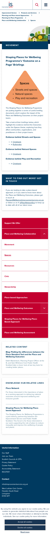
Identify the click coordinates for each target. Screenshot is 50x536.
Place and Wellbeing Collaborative (20, 234)
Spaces (7, 255)
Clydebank (17, 142)
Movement (9, 244)
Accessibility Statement (11, 469)
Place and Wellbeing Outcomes (18, 308)
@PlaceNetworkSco (27, 203)
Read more (25, 532)
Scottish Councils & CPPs (12, 459)
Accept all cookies (25, 522)
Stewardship (10, 287)
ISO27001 (6, 472)
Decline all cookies (25, 528)
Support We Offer (12, 223)
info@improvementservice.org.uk (15, 484)
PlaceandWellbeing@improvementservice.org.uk (25, 200)
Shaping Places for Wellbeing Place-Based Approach (20, 320)
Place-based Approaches (16, 297)
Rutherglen (17, 144)
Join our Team (7, 456)
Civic (6, 276)
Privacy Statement (9, 462)
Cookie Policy (7, 465)
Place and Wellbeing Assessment (19, 332)
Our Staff (5, 453)
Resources (9, 266)
